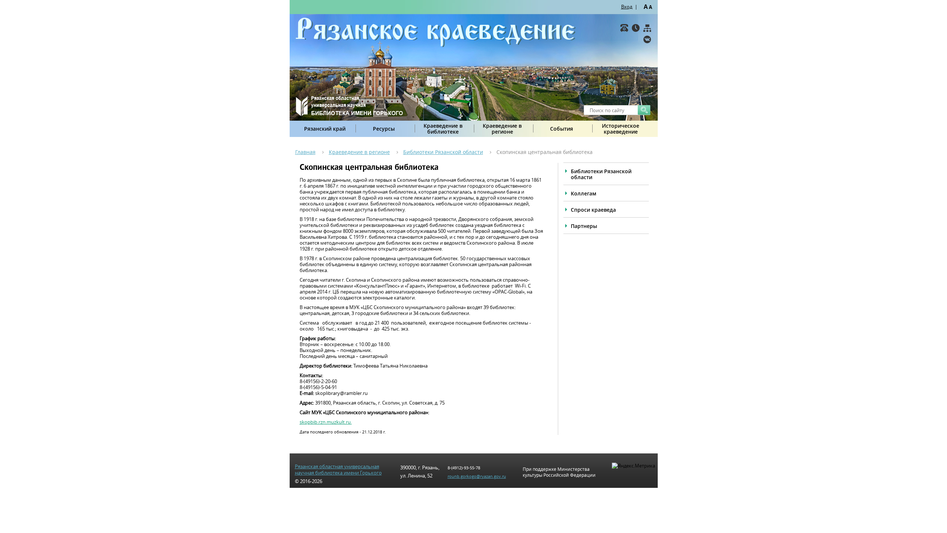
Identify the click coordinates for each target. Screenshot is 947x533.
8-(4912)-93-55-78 (464, 467)
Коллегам (583, 193)
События (561, 128)
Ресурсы (384, 128)
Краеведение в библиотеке (443, 128)
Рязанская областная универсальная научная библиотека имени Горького (338, 469)
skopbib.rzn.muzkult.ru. (326, 422)
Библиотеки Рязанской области (443, 151)
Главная (305, 151)
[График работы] (636, 28)
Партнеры (584, 225)
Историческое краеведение (620, 128)
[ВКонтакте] (647, 39)
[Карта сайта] (647, 28)
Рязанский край (325, 128)
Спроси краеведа (593, 209)
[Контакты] (624, 28)
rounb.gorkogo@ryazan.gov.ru (477, 476)
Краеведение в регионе (502, 128)
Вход (626, 6)
